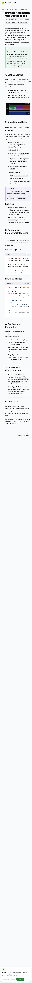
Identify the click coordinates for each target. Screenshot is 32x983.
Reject (13, 979)
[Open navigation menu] (29, 2)
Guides (15, 9)
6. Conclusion (12, 401)
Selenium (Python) (13, 249)
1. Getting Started (14, 75)
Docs (10, 9)
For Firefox (9, 204)
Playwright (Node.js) (13, 279)
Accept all (20, 979)
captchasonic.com (13, 92)
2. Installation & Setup (16, 122)
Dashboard (11, 97)
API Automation (23, 9)
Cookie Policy (23, 974)
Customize (6, 979)
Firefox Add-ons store (15, 210)
